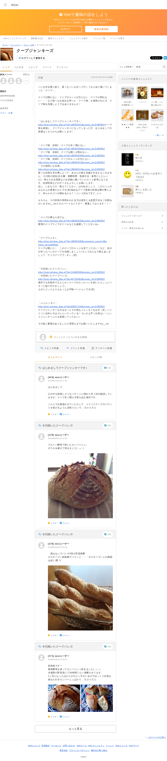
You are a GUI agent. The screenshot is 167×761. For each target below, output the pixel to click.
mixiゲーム (82, 745)
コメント (66, 414)
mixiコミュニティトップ (15, 38)
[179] (51, 435)
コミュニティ (15, 45)
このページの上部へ (157, 737)
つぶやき (19, 67)
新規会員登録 (101, 29)
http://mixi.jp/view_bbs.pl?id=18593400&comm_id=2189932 (71, 155)
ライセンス (56, 745)
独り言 (139, 158)
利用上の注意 (127, 222)
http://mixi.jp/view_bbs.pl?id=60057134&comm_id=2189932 (71, 306)
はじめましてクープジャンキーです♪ (64, 367)
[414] (51, 377)
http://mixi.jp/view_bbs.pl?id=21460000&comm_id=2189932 (71, 272)
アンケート (62, 67)
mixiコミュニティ (96, 745)
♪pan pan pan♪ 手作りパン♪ (142, 127)
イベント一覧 (99, 38)
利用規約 (45, 745)
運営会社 (64, 750)
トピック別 (96, 357)
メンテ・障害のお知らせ (132, 228)
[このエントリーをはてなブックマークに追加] (165, 59)
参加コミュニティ (56, 38)
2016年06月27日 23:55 (57, 438)
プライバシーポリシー (79, 750)
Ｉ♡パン (142, 102)
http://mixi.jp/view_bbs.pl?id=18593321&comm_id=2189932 (71, 124)
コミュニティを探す (78, 38)
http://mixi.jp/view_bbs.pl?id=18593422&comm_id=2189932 (71, 162)
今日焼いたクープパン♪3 (57, 425)
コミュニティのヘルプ (131, 216)
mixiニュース (121, 745)
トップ (6, 67)
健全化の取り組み (99, 750)
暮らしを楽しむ (143, 189)
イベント (47, 67)
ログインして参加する (33, 58)
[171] (51, 656)
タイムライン (55, 357)
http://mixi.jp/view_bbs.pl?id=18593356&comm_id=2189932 (71, 148)
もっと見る (75, 728)
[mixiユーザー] (41, 379)
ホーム (5, 45)
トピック (33, 67)
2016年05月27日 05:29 (57, 547)
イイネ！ (54, 414)
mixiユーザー (62, 377)
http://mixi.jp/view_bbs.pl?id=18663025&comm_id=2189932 (71, 220)
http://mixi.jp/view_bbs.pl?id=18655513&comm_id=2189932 (71, 169)
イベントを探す (117, 38)
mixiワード (134, 745)
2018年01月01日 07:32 (57, 381)
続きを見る (90, 407)
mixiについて (34, 745)
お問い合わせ (69, 745)
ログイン (65, 29)
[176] (51, 543)
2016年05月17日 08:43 (57, 659)
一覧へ (158, 135)
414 (109, 368)
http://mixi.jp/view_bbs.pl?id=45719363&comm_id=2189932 (71, 279)
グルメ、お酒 (29, 45)
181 (109, 425)
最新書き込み (37, 38)
